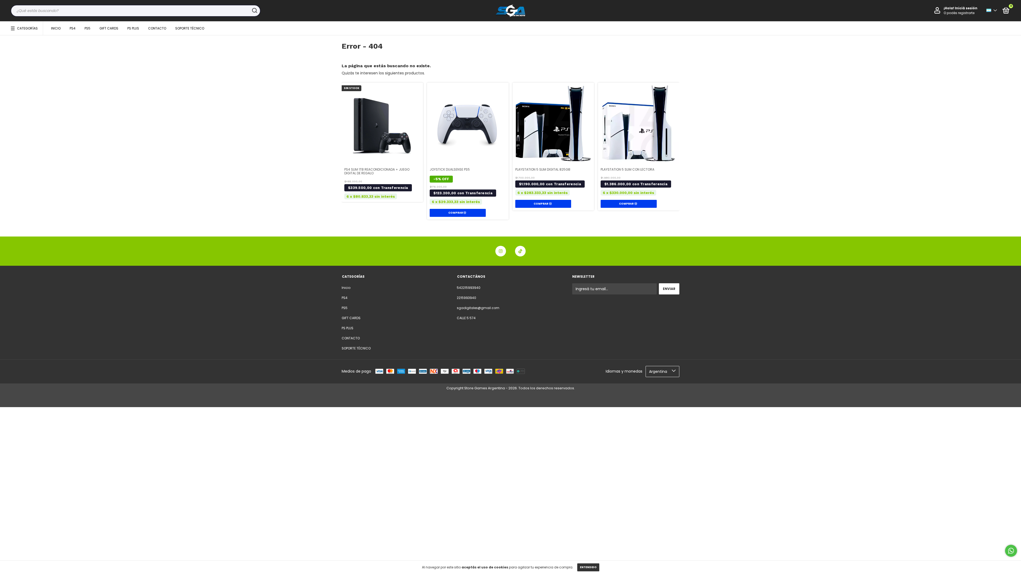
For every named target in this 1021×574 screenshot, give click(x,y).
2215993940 (466, 298)
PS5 (87, 28)
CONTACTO (157, 28)
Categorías (27, 28)
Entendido (588, 567)
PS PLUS (133, 28)
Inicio (56, 28)
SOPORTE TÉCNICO (189, 28)
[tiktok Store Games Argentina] (520, 251)
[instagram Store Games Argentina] (500, 251)
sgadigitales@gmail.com (478, 308)
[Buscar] (254, 10)
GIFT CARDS (108, 28)
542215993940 (468, 287)
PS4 (73, 28)
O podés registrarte (959, 13)
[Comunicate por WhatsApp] (1011, 551)
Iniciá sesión (966, 8)
